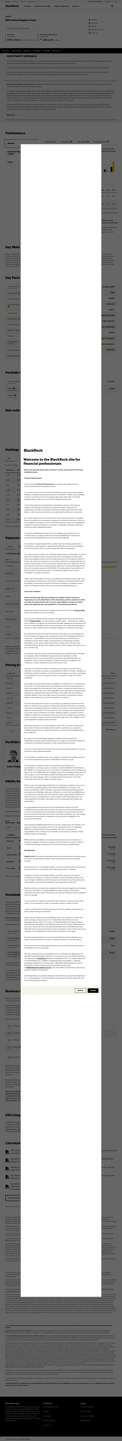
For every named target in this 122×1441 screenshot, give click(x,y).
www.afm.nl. (41, 958)
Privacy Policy (79, 610)
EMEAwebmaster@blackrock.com (38, 967)
